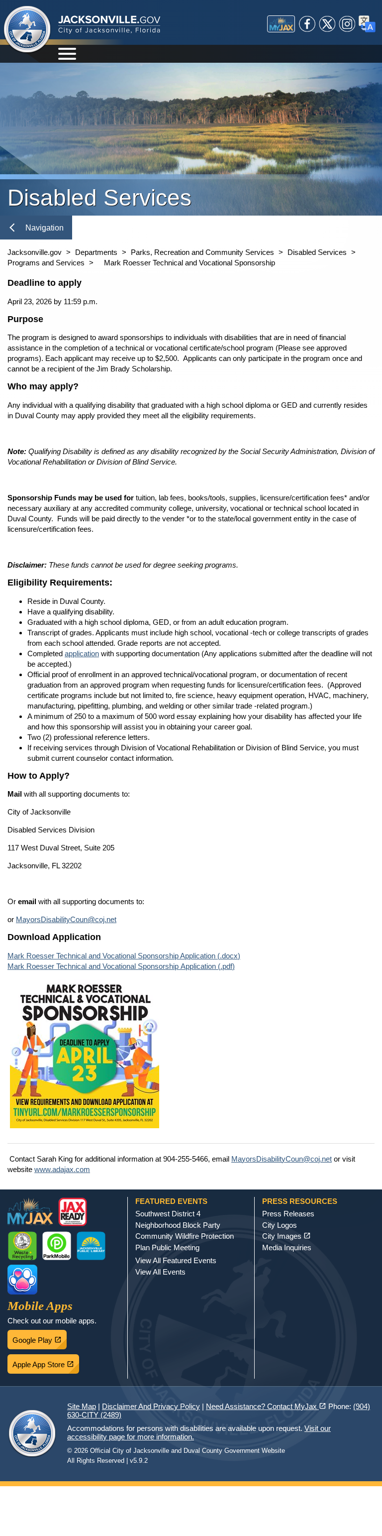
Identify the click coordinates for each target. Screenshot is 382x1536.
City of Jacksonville (27, 30)
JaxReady (73, 1212)
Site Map (81, 1406)
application (82, 653)
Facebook (307, 24)
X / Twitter (327, 24)
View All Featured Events (175, 1260)
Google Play (39, 1337)
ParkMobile (57, 1246)
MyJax (281, 23)
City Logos (279, 1225)
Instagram (347, 24)
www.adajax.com (62, 1169)
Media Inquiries (286, 1247)
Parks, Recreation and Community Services (202, 252)
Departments (96, 252)
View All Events (160, 1272)
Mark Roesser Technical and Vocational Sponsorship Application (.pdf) (121, 966)
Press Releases (288, 1213)
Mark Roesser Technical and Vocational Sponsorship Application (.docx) (123, 955)
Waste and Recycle (22, 1246)
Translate (367, 24)
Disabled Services (317, 252)
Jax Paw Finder (22, 1280)
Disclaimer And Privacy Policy (151, 1406)
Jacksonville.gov (34, 252)
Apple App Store (45, 1362)
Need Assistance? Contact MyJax (266, 1406)
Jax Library (91, 1246)
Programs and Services (46, 262)
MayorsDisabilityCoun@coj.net (66, 919)
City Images (286, 1236)
